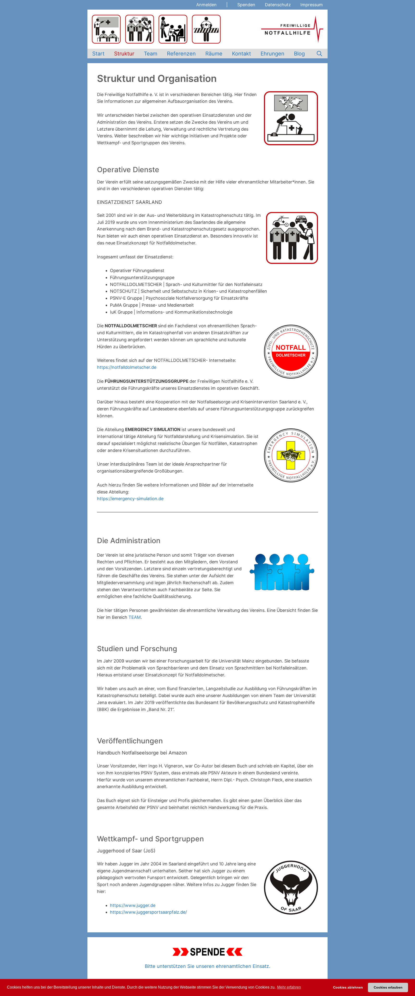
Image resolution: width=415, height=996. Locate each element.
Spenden (246, 4)
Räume (213, 53)
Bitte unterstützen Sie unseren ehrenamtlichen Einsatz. (207, 966)
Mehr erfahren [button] (289, 987)
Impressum (311, 4)
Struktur (124, 53)
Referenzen (181, 53)
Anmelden (206, 4)
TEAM (134, 617)
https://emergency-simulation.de (130, 498)
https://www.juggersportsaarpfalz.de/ (148, 912)
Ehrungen (272, 53)
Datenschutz (278, 4)
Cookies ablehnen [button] (348, 987)
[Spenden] (207, 952)
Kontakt (241, 53)
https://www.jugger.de (132, 905)
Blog (299, 53)
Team (150, 53)
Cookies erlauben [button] (388, 987)
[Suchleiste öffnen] (319, 53)
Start (98, 53)
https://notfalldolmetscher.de (126, 367)
